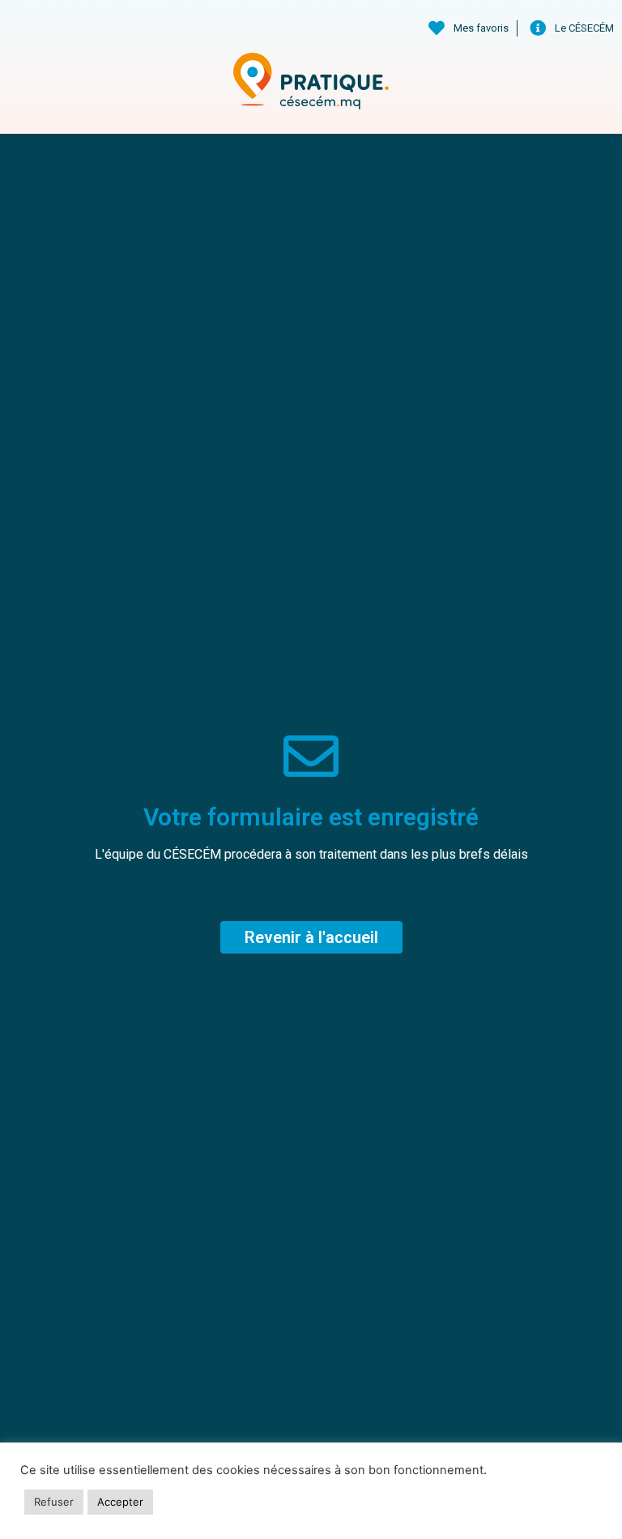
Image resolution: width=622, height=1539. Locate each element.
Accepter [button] (120, 1501)
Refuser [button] (54, 1501)
